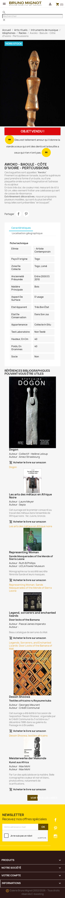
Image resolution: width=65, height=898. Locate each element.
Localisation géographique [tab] (27, 233)
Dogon (13, 467)
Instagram (55, 836)
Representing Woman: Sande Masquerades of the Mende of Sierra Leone (30, 587)
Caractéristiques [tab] (21, 227)
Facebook (55, 819)
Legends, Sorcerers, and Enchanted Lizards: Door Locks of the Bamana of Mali (30, 645)
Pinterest (26, 214)
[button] (5, 84)
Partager (18, 214)
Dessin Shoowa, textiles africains (28, 735)
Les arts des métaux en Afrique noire (30, 526)
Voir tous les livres (34, 797)
